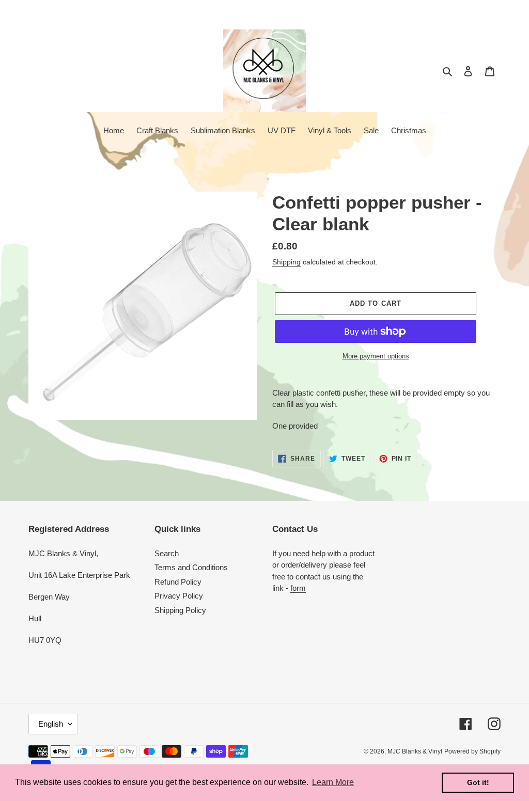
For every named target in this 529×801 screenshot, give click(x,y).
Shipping (286, 262)
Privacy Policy (178, 595)
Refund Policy (177, 581)
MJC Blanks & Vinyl (414, 751)
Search (166, 553)
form (298, 588)
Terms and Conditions (191, 567)
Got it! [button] (478, 782)
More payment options (376, 356)
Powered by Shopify (472, 751)
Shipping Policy (180, 610)
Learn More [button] (333, 782)
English (50, 723)
